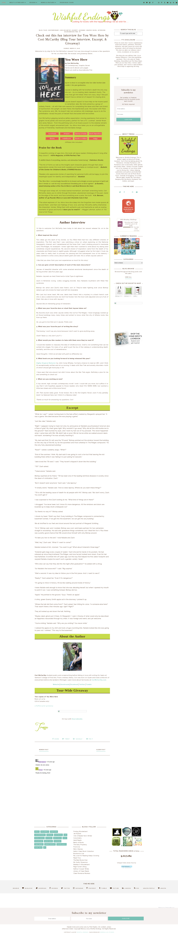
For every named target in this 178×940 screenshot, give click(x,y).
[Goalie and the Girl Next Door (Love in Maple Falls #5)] (123, 248)
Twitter (82, 684)
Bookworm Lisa (78, 853)
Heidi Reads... (78, 840)
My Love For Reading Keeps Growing (86, 855)
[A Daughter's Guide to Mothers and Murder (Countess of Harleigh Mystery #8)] (116, 254)
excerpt (75, 30)
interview (101, 30)
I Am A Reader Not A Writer (82, 836)
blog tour (43, 30)
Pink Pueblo (93, 927)
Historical (58, 834)
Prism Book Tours (67, 2)
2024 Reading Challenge (128, 219)
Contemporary (53, 30)
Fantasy (50, 834)
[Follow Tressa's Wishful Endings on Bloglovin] (126, 867)
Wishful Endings (82, 932)
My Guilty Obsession (80, 862)
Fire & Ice (76, 847)
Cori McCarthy (65, 30)
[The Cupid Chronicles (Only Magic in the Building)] (134, 254)
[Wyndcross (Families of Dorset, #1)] (130, 248)
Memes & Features (48, 2)
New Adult (57, 838)
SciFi (64, 838)
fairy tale (38, 847)
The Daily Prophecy (80, 844)
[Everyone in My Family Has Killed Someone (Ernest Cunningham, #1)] (137, 243)
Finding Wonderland (80, 831)
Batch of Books (78, 842)
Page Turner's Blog (79, 866)
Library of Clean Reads (81, 871)
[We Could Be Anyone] (123, 243)
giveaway (82, 30)
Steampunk (38, 841)
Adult (37, 831)
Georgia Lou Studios (107, 932)
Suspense (57, 841)
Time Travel (39, 844)
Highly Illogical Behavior (46, 363)
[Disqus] (72, 782)
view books (136, 230)
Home (4, 2)
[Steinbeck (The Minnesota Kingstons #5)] (137, 249)
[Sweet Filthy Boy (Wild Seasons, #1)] (119, 243)
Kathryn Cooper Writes (81, 869)
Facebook (74, 684)
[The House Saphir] (116, 248)
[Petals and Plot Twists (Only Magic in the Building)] (126, 254)
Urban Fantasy (50, 844)
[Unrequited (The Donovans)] (126, 249)
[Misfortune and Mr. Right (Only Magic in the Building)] (123, 254)
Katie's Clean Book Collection (83, 851)
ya (79, 31)
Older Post (101, 749)
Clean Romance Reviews (81, 873)
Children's (44, 831)
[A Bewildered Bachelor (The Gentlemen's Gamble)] (134, 243)
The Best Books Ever (80, 860)
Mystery (49, 838)
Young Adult (61, 844)
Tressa (126, 222)
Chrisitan (54, 831)
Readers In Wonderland (81, 864)
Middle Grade (39, 838)
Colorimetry (77, 838)
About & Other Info (16, 2)
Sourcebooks (77, 719)
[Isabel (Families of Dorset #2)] (134, 248)
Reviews (33, 2)
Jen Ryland (77, 833)
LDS (65, 834)
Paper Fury (77, 858)
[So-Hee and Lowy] (119, 253)
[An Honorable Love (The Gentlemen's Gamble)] (130, 243)
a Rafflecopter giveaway (44, 706)
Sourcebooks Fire (71, 31)
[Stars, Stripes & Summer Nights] (126, 243)
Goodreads (64, 684)
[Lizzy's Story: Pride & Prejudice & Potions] (116, 243)
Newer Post (44, 749)
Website (56, 684)
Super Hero (48, 841)
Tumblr (89, 684)
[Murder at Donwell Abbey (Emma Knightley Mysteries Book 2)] (119, 248)
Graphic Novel (91, 30)
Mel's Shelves (78, 849)
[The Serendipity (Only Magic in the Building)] (130, 254)
